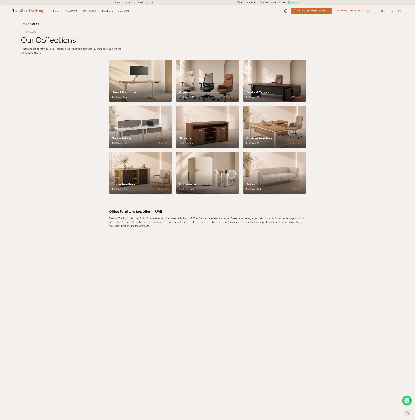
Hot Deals (89, 11)
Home (24, 23)
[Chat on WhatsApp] (407, 400)
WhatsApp (295, 2)
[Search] (400, 11)
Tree (28, 11)
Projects (107, 11)
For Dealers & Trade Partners (354, 12)
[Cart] (286, 11)
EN (381, 11)
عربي (390, 11)
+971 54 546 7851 (249, 2)
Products (71, 11)
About (56, 11)
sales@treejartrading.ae (274, 2)
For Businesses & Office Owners (311, 12)
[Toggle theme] (407, 412)
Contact (123, 11)
